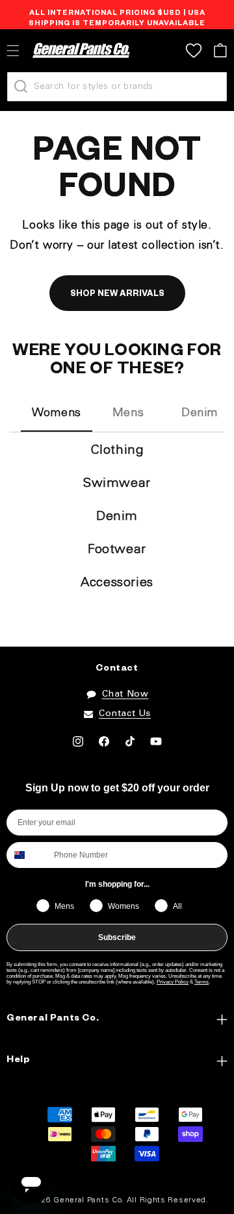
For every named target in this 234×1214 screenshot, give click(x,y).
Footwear (117, 550)
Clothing (117, 450)
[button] (220, 50)
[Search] (20, 86)
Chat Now (125, 694)
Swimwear (117, 483)
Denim (117, 517)
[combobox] (27, 855)
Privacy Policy (172, 982)
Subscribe (117, 937)
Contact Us (125, 714)
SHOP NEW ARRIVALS (117, 294)
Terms (201, 982)
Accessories (117, 583)
